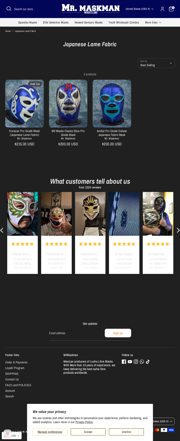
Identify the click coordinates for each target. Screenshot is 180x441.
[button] (2, 230)
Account (10, 390)
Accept (88, 432)
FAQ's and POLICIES (18, 385)
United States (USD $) (138, 9)
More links (151, 22)
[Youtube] (130, 362)
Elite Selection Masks (56, 22)
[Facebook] (124, 362)
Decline (126, 432)
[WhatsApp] (142, 362)
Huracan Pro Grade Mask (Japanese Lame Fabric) (24, 133)
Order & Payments (16, 362)
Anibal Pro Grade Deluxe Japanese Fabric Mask (112, 133)
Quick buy (25, 121)
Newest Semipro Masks (89, 22)
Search (9, 396)
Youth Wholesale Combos (124, 22)
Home (8, 31)
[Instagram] (136, 362)
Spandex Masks (27, 22)
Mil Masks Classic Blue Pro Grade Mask (68, 133)
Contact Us (12, 379)
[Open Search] (8, 8)
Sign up (118, 333)
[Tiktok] (148, 362)
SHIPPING (11, 373)
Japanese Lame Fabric (25, 31)
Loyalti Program (14, 368)
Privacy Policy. (84, 422)
